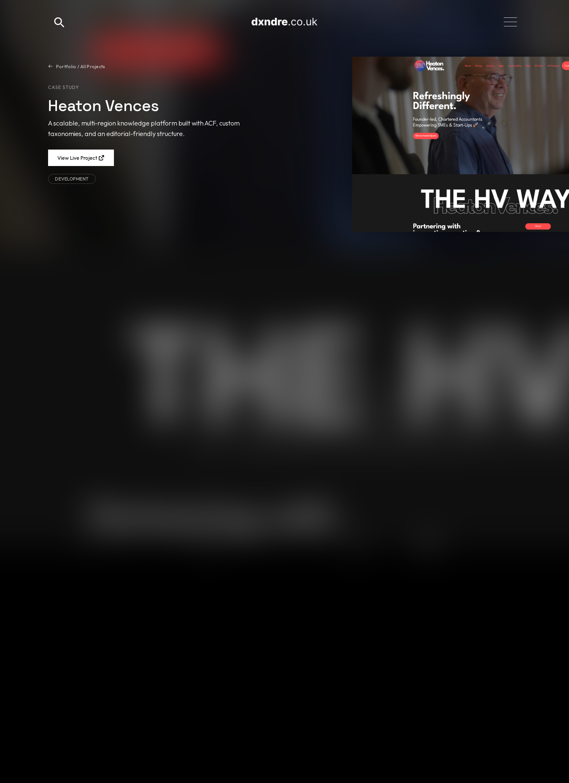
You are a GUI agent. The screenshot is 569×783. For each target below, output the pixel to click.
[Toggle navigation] (510, 22)
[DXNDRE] (284, 22)
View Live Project (77, 157)
